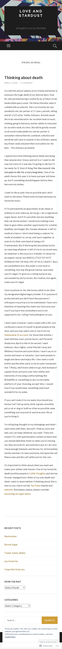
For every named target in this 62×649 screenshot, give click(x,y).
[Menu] (8, 45)
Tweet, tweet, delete (14, 552)
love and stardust (31, 13)
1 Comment (26, 83)
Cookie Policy (10, 637)
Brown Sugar (11, 544)
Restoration (10, 536)
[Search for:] (31, 620)
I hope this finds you (14, 569)
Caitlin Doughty (37, 473)
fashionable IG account (16, 334)
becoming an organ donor (17, 493)
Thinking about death (23, 77)
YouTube (35, 485)
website (8, 489)
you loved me (11, 561)
